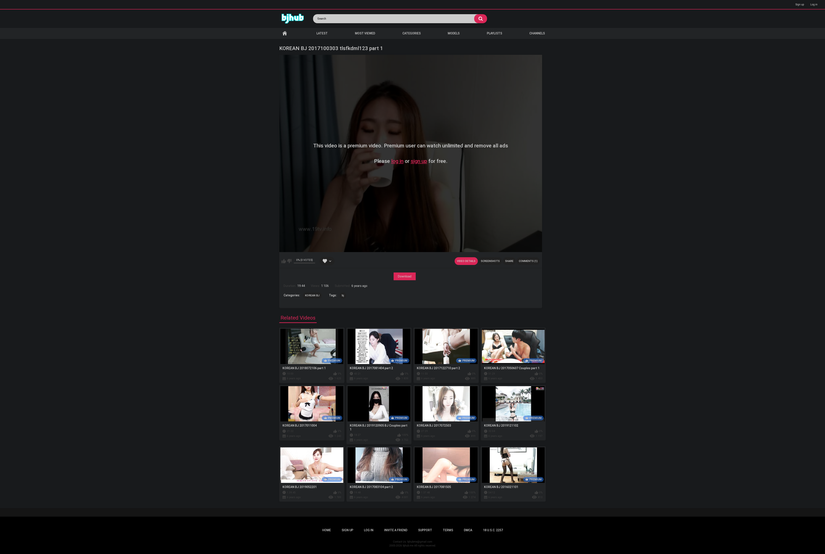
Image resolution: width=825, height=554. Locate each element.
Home (284, 33)
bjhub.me (408, 545)
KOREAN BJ (312, 295)
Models (454, 33)
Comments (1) (528, 261)
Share (509, 261)
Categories (411, 33)
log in (397, 161)
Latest (322, 33)
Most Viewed (365, 33)
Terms (448, 530)
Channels (537, 33)
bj (343, 295)
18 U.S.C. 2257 (493, 530)
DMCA (468, 530)
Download (404, 276)
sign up (419, 161)
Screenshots (490, 261)
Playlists (494, 33)
